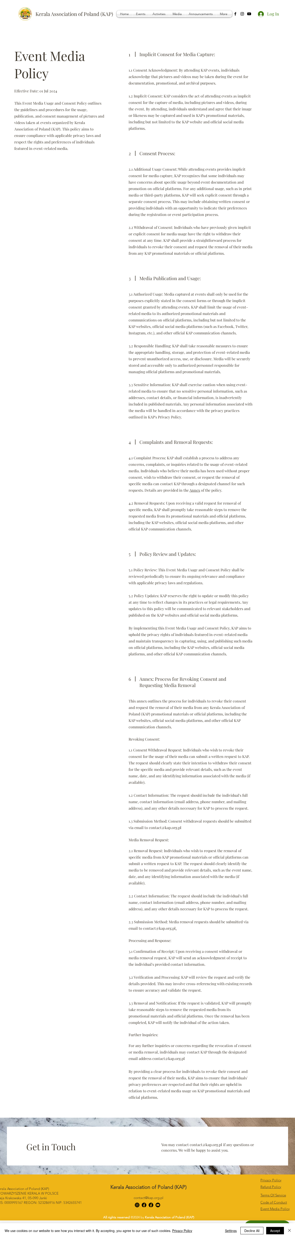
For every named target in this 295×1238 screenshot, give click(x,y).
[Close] (289, 1230)
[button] (141, 13)
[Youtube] (249, 14)
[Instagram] (242, 14)
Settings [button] (231, 1230)
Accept (275, 1230)
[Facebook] (235, 14)
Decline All (252, 1230)
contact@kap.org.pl (165, 827)
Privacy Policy (182, 1230)
